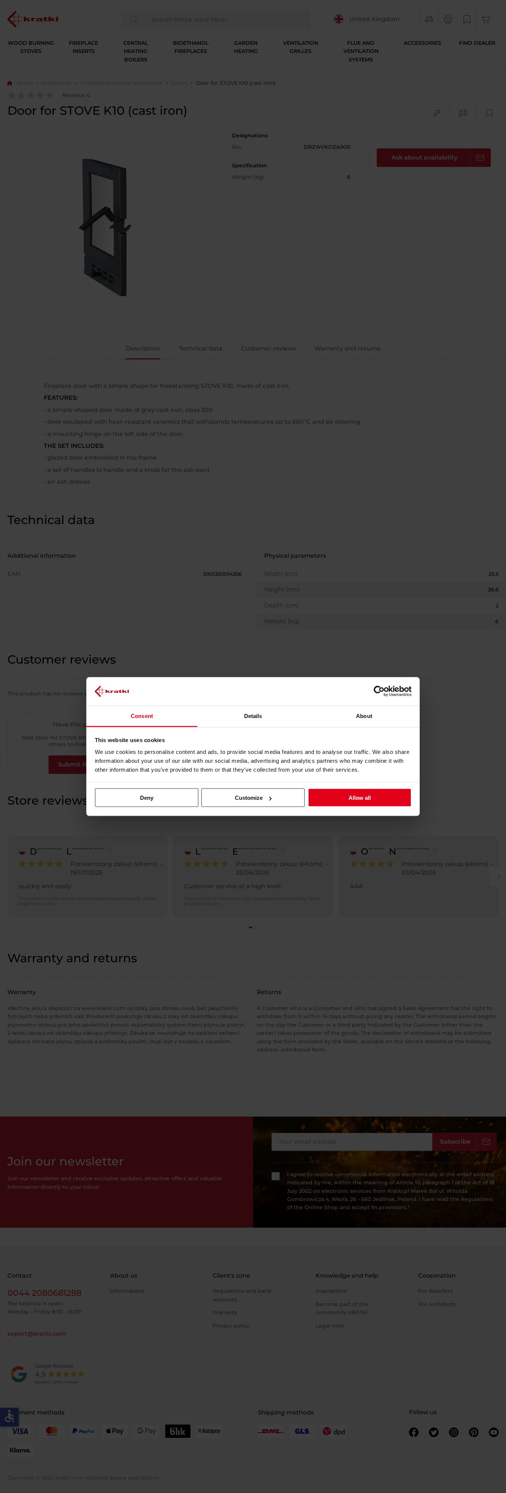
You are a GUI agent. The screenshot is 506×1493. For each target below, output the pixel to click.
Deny (146, 798)
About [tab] (364, 715)
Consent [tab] (142, 715)
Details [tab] (253, 715)
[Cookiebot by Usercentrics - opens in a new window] (379, 691)
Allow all (360, 798)
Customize (249, 798)
